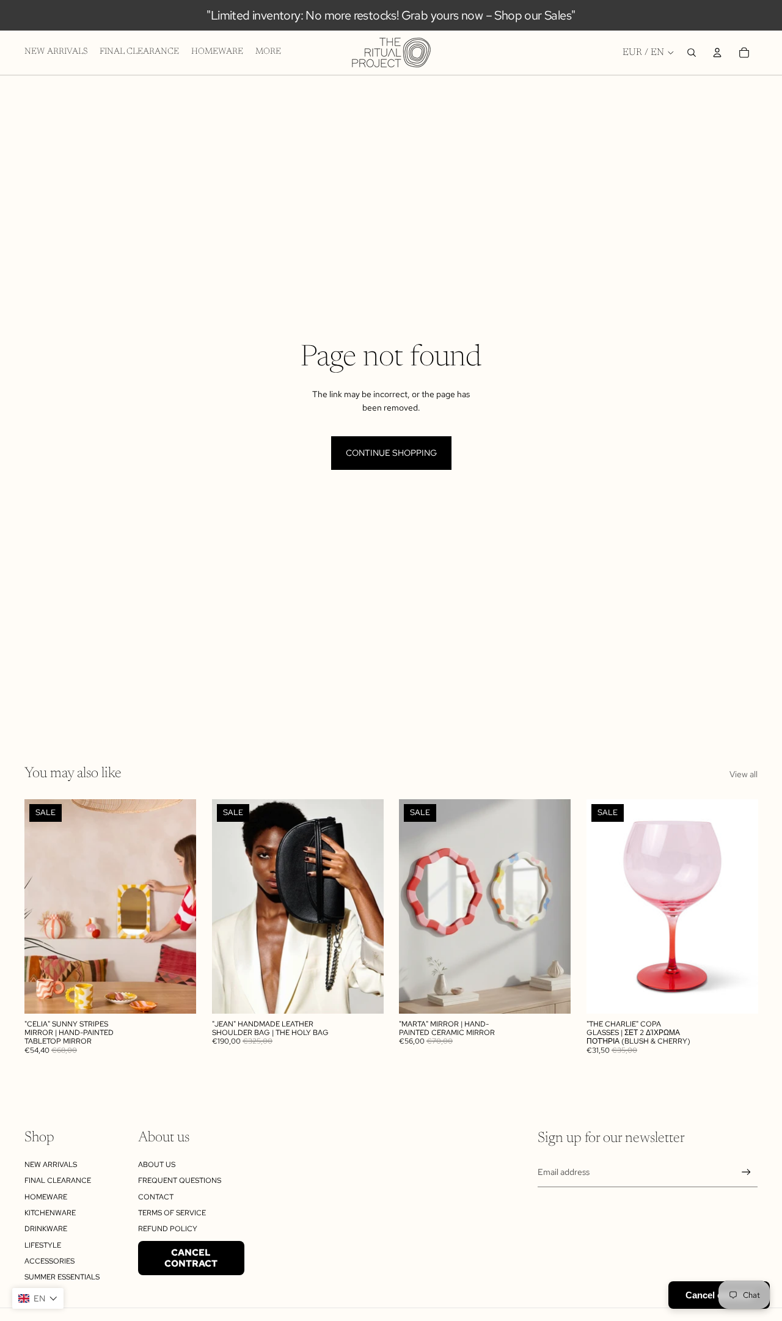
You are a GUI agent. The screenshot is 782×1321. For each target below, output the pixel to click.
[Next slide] (177, 906)
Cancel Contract (190, 1258)
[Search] (691, 52)
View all (743, 774)
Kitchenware (50, 1213)
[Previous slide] (42, 906)
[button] (38, 1298)
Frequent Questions (179, 1180)
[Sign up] (746, 1172)
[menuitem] (268, 52)
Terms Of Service (172, 1213)
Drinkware (45, 1229)
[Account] (717, 52)
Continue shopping (391, 452)
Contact (156, 1197)
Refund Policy (167, 1229)
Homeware (45, 1197)
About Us (156, 1164)
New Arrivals (50, 1164)
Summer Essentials (62, 1277)
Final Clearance (57, 1180)
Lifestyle (42, 1245)
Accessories (49, 1261)
